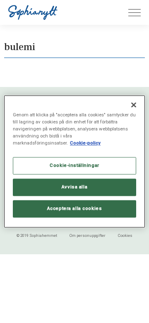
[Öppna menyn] (134, 12)
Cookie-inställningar (74, 166)
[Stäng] (134, 105)
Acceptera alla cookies (74, 209)
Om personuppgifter (88, 235)
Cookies (125, 235)
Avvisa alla (74, 187)
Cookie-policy (85, 143)
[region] (74, 161)
